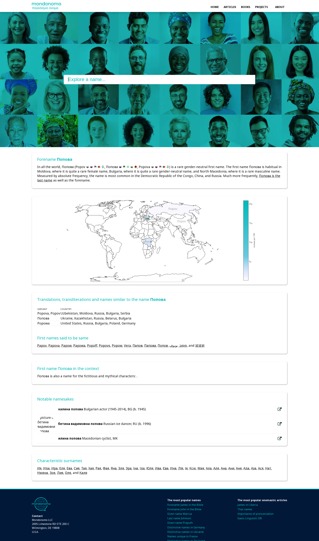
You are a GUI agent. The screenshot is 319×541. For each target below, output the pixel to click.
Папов (138, 345)
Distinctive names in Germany (186, 527)
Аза (253, 468)
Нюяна (42, 472)
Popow (117, 345)
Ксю (192, 468)
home (215, 7)
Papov (42, 345)
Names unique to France (182, 536)
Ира (54, 468)
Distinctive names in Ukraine (185, 532)
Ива (158, 468)
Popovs (104, 345)
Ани (231, 468)
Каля (83, 472)
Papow (66, 345)
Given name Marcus (179, 514)
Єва (165, 468)
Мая (201, 468)
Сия (77, 468)
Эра (129, 468)
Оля (68, 472)
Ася (261, 468)
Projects (261, 7)
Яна (114, 468)
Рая (98, 468)
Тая (84, 468)
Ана (224, 468)
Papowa (79, 345)
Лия (60, 472)
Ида (46, 468)
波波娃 (200, 345)
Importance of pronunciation (255, 514)
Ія (186, 468)
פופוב (183, 345)
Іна (135, 468)
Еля (62, 468)
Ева (69, 468)
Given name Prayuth (180, 523)
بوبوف (173, 345)
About (280, 7)
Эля (121, 468)
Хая (91, 468)
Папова (150, 345)
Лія (180, 468)
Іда (142, 468)
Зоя (52, 472)
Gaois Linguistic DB (249, 518)
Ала (209, 468)
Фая (106, 468)
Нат (268, 468)
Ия (39, 468)
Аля (216, 468)
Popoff (92, 345)
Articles (230, 7)
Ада (246, 468)
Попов (163, 345)
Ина (173, 468)
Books (245, 7)
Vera (127, 345)
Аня (239, 468)
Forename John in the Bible (184, 509)
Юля (149, 468)
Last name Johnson (179, 518)
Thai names (244, 509)
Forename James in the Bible (185, 505)
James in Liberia (247, 505)
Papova (54, 345)
